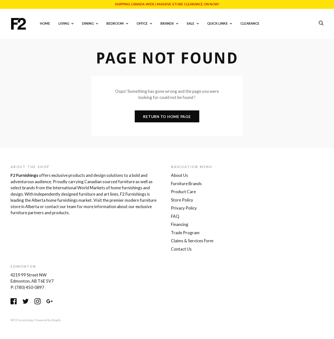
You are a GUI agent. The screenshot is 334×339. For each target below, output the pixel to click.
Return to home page (167, 116)
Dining (88, 23)
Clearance (249, 23)
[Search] (321, 23)
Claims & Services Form (192, 240)
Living (64, 23)
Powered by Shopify (48, 320)
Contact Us (181, 249)
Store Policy (182, 199)
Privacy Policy (184, 208)
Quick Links (217, 23)
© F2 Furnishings (22, 320)
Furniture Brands (186, 183)
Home (45, 23)
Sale (191, 23)
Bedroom (115, 23)
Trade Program (185, 232)
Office (142, 23)
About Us (179, 175)
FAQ (175, 216)
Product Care (183, 191)
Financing (179, 224)
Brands (167, 23)
